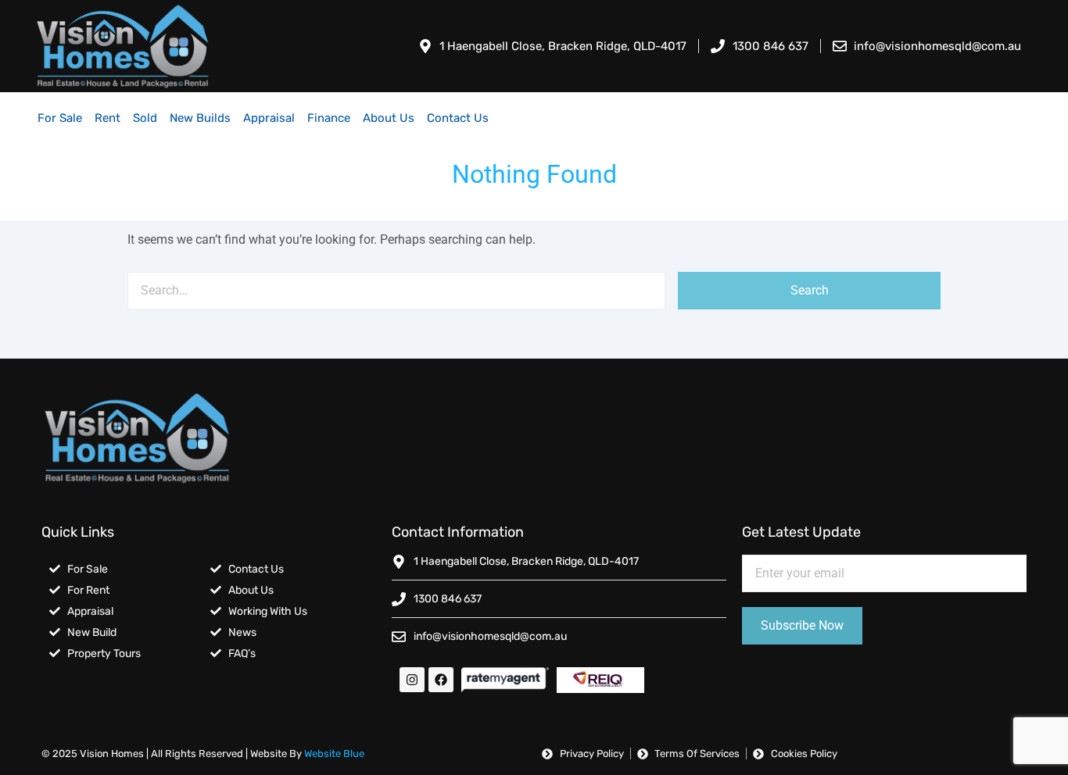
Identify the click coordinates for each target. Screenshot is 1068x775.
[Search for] (396, 290)
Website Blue (334, 753)
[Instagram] (412, 679)
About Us (388, 118)
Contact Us (458, 118)
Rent (107, 118)
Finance (328, 118)
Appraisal (269, 118)
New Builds (200, 118)
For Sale (60, 118)
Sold (145, 118)
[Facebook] (440, 679)
